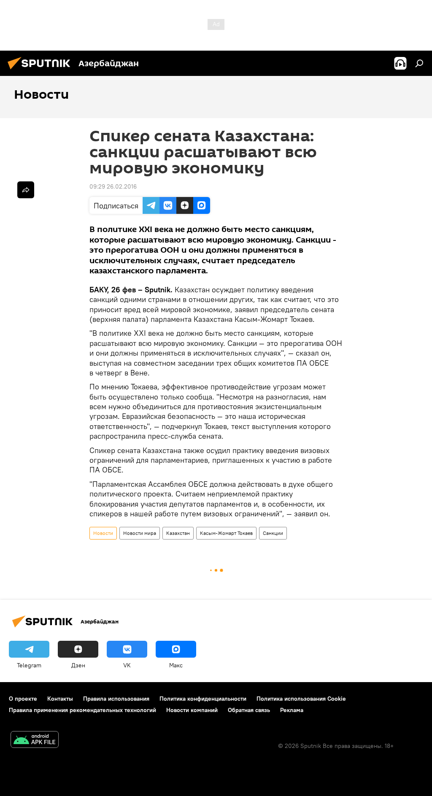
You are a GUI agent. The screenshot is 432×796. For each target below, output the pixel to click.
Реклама (291, 710)
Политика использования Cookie (301, 698)
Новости (103, 533)
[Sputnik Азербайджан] (41, 70)
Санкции (273, 533)
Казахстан (178, 533)
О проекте (23, 698)
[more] (25, 189)
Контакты (60, 698)
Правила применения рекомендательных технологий (82, 710)
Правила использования (116, 698)
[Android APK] (34, 740)
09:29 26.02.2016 (113, 186)
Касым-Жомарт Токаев (226, 533)
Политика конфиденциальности (202, 698)
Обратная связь (249, 710)
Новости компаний (192, 710)
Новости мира (139, 533)
